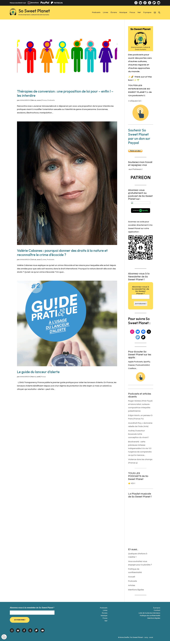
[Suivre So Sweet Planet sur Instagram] (136, 3)
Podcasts (96, 12)
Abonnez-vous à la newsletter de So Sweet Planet (140, 290)
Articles (131, 585)
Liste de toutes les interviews (149, 613)
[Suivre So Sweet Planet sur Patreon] (154, 3)
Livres (105, 12)
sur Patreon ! (135, 169)
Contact (157, 610)
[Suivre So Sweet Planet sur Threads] (149, 3)
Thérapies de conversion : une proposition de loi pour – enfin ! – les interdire (65, 93)
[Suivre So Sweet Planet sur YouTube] (158, 3)
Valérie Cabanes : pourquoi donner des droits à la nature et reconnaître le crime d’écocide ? (62, 252)
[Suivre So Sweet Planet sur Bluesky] (140, 3)
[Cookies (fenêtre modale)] (4, 637)
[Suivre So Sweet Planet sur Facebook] (145, 3)
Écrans (114, 12)
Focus (132, 12)
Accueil (131, 576)
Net (139, 12)
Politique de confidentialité (150, 616)
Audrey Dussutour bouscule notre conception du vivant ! (138, 434)
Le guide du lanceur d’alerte (38, 372)
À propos (147, 12)
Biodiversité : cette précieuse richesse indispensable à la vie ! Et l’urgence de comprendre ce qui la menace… (139, 448)
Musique (123, 12)
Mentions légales (136, 589)
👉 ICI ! (131, 483)
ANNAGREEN (25, 100)
